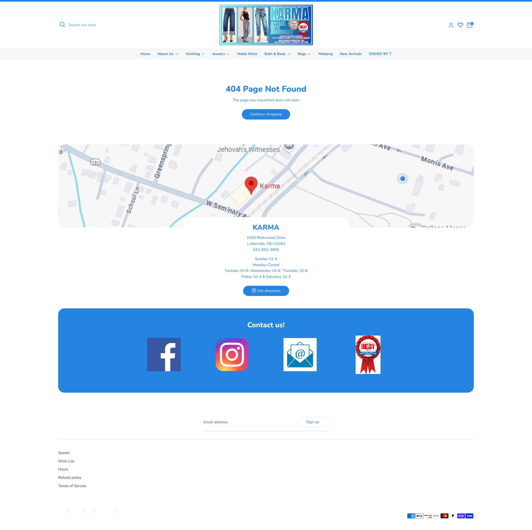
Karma (86, 518)
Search (64, 452)
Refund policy (69, 477)
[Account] (451, 25)
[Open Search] (62, 24)
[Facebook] (271, 457)
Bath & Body (276, 53)
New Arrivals (351, 53)
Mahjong (326, 53)
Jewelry (219, 53)
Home (145, 53)
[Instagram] (278, 457)
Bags (302, 53)
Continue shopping (266, 114)
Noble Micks (247, 53)
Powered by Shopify (104, 518)
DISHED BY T (380, 53)
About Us (166, 53)
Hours (63, 469)
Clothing (193, 53)
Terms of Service (72, 485)
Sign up (312, 421)
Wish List (66, 461)
